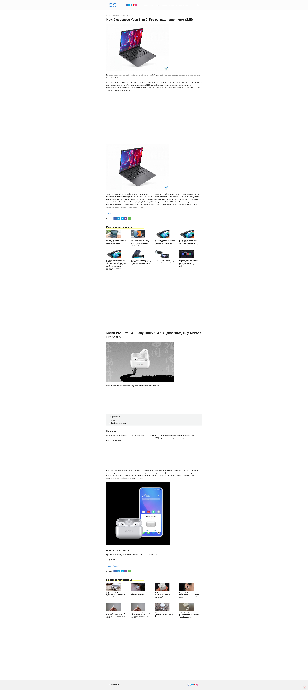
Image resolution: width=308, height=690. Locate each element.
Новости (146, 5)
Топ (176, 5)
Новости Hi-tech (115, 15)
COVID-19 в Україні (183, 5)
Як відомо (114, 420)
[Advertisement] (154, 105)
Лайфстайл (171, 5)
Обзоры (151, 5)
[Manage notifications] (304, 687)
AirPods (109, 566)
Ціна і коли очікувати (118, 423)
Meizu (116, 566)
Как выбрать (157, 5)
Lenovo (109, 213)
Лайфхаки (164, 5)
